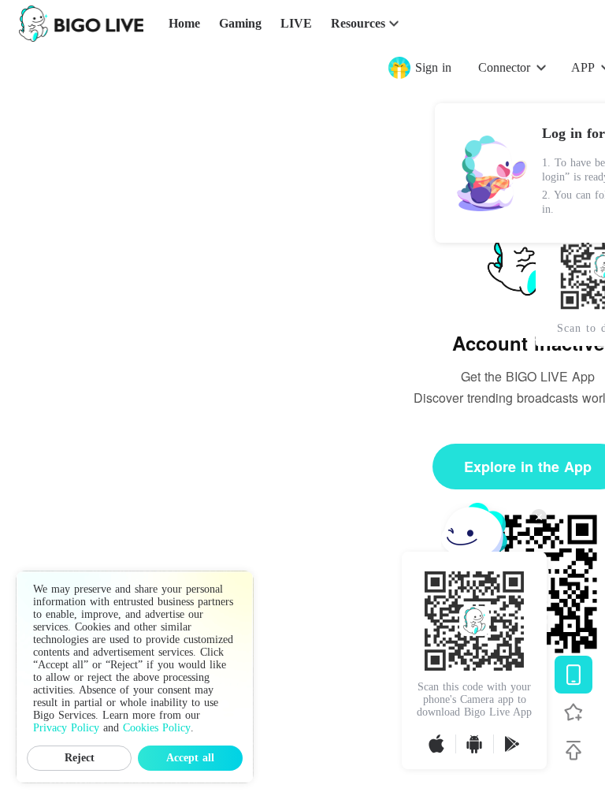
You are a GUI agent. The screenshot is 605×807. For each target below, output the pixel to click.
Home (184, 23)
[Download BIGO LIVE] (573, 675)
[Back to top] (573, 750)
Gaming (240, 23)
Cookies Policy (157, 728)
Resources (358, 23)
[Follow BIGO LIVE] (573, 712)
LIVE (296, 23)
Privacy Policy (66, 728)
